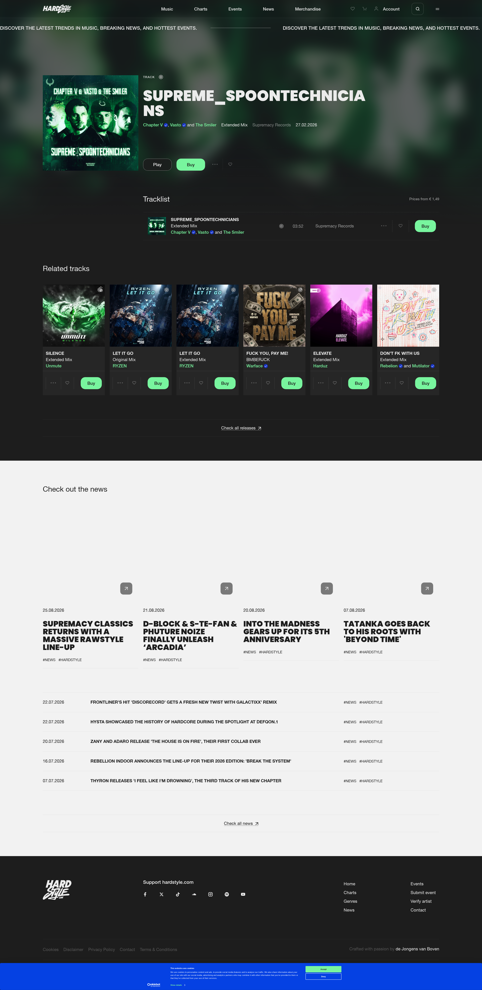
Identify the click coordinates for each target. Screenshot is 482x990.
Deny (323, 976)
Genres (350, 901)
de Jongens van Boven (417, 948)
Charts (200, 8)
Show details (176, 985)
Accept (323, 969)
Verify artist (421, 901)
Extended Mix (184, 225)
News (268, 8)
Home (349, 883)
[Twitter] (161, 894)
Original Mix (124, 359)
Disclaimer (73, 949)
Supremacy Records (271, 124)
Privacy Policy (101, 949)
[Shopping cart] (365, 8)
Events (235, 8)
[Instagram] (210, 894)
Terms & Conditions (158, 949)
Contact (418, 910)
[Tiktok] (178, 894)
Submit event (423, 892)
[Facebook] (145, 894)
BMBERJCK (258, 359)
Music (167, 8)
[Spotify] (227, 894)
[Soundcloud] (194, 894)
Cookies (51, 949)
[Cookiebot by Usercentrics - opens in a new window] (154, 985)
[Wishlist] (353, 8)
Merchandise (308, 8)
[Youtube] (243, 894)
